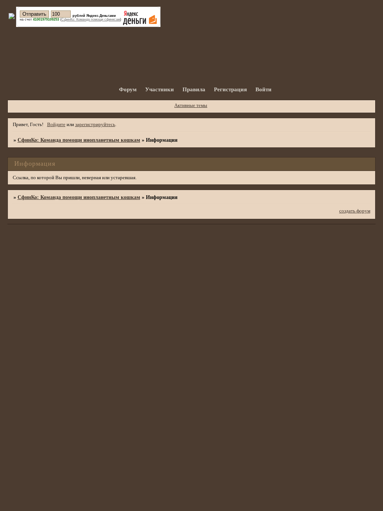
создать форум (354, 211)
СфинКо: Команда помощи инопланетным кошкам (79, 140)
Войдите (56, 124)
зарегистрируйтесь (95, 124)
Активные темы (190, 105)
